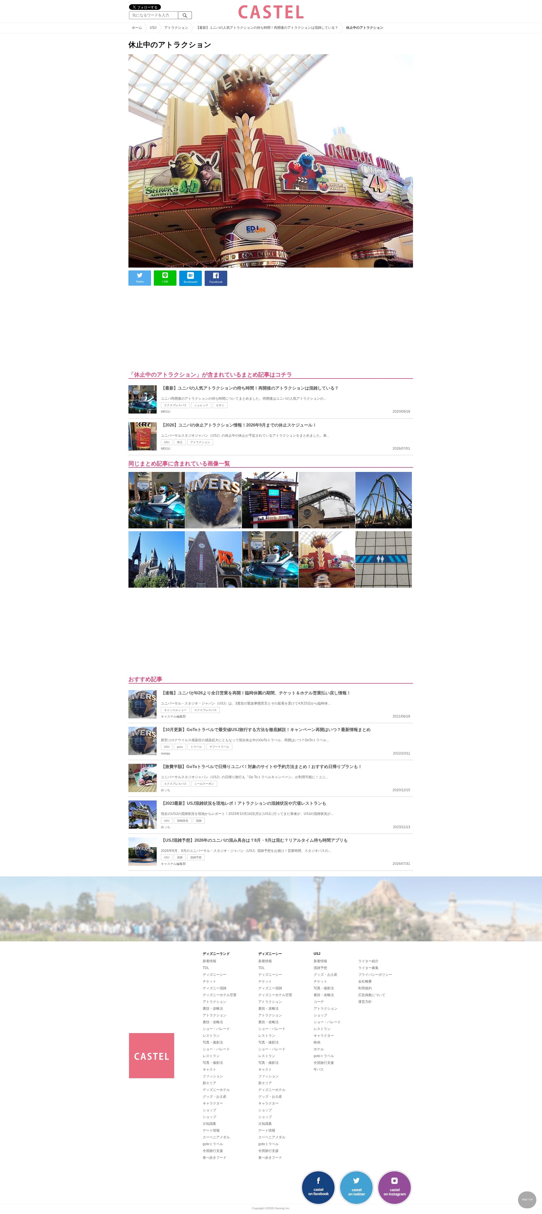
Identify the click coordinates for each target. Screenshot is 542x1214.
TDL (206, 968)
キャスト (209, 1069)
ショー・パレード (216, 1029)
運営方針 (365, 1002)
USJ (166, 442)
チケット (209, 981)
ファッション (213, 1076)
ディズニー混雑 (214, 988)
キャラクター (213, 1103)
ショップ (209, 1110)
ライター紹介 (368, 961)
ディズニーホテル (216, 1090)
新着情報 (209, 961)
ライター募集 (368, 968)
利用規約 (365, 988)
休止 (180, 442)
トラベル (196, 746)
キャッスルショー (175, 710)
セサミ (220, 405)
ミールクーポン (204, 783)
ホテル (319, 1049)
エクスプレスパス (175, 405)
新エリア (209, 1083)
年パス (319, 1069)
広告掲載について (371, 995)
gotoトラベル (213, 1144)
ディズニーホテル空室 (220, 995)
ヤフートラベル (219, 746)
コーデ (319, 1002)
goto (180, 746)
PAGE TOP (527, 1199)
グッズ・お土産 (214, 1097)
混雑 (199, 820)
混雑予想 (196, 857)
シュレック (201, 405)
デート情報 (211, 1130)
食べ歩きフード (214, 1158)
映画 (317, 1042)
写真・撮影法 (213, 1042)
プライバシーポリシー (375, 975)
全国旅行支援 (213, 1151)
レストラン (211, 1036)
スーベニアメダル (216, 1137)
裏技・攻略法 (213, 1008)
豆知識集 (209, 1124)
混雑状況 (182, 820)
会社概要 (365, 981)
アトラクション (200, 442)
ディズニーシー (214, 975)
